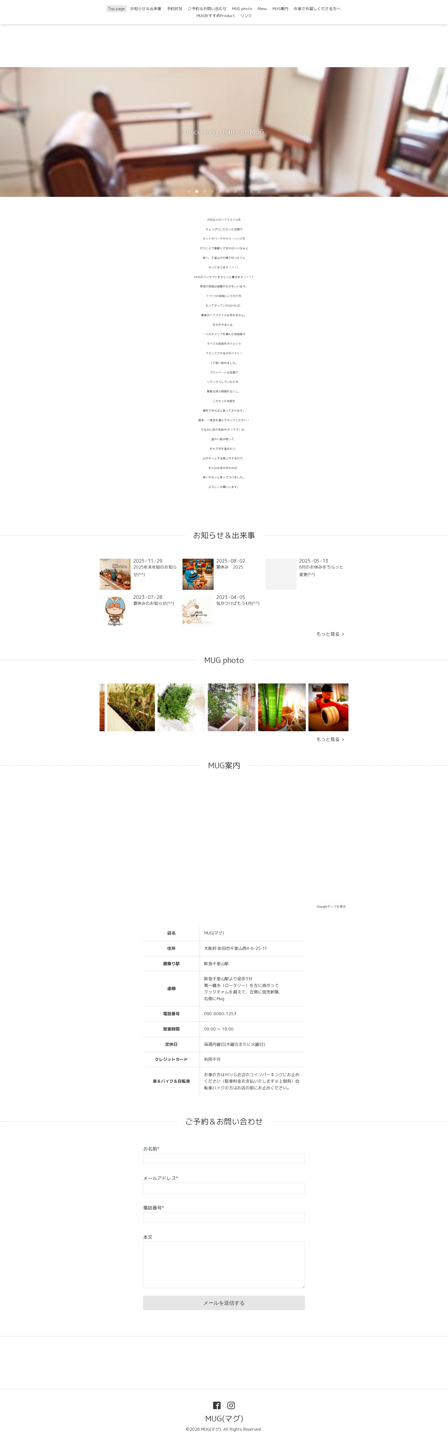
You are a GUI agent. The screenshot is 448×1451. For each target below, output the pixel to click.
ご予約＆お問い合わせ (207, 8)
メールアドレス (160, 1178)
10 (259, 191)
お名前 (151, 1149)
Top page (116, 8)
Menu (262, 8)
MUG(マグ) (224, 1418)
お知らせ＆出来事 (145, 8)
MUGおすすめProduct (216, 15)
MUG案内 (280, 8)
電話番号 (153, 1208)
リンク (246, 15)
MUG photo (242, 8)
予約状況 (174, 8)
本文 (147, 1237)
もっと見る (329, 634)
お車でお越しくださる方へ (317, 8)
